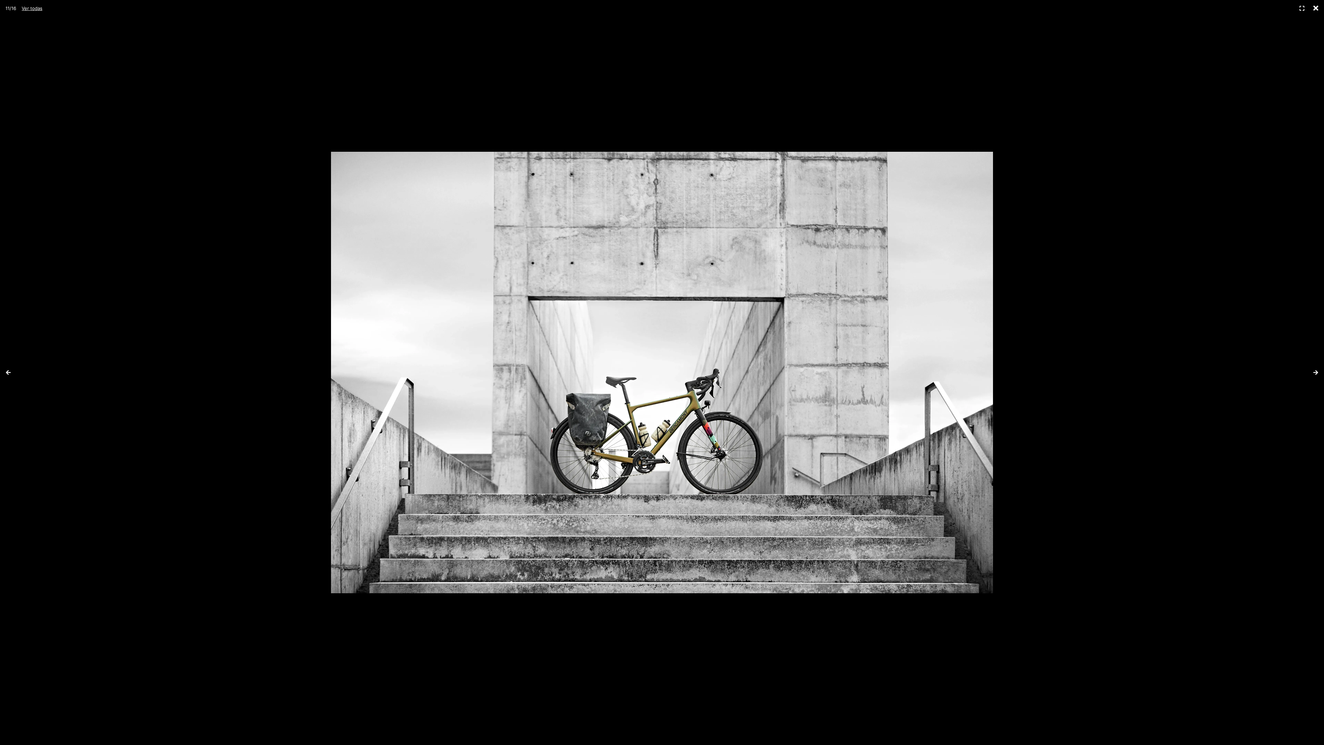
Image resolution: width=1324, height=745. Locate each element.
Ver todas (32, 8)
